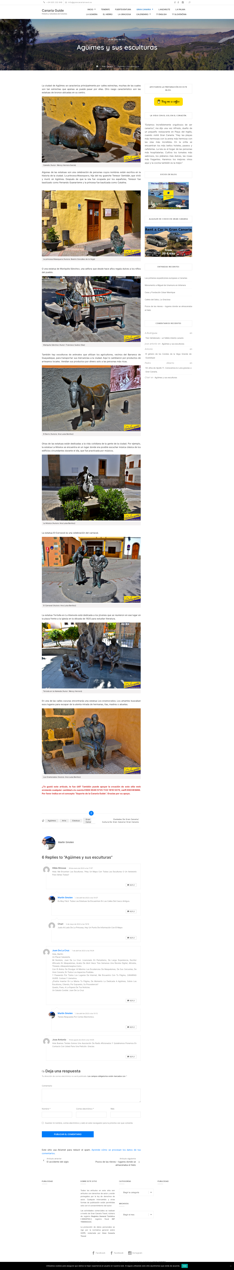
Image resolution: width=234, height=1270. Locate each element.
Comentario (47, 1086)
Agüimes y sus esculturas (173, 344)
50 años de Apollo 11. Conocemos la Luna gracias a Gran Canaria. (168, 370)
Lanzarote (164, 9)
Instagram (183, 2)
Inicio (90, 9)
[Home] (97, 66)
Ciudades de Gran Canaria (125, 819)
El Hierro (108, 14)
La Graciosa (124, 14)
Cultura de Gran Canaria (113, 822)
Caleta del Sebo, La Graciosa (157, 299)
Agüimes (52, 821)
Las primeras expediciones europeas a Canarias (166, 278)
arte (64, 821)
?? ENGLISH (161, 14)
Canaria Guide (53, 10)
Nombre (46, 1109)
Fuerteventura (123, 9)
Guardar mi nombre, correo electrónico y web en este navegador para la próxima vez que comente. (89, 1123)
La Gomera (92, 14)
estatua (76, 821)
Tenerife (105, 9)
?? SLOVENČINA (179, 14)
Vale (184, 1266)
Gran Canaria (143, 9)
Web (112, 1109)
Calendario (142, 14)
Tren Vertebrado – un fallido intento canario (164, 338)
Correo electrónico (85, 1109)
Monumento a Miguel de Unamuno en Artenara (165, 285)
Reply (132, 885)
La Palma (180, 9)
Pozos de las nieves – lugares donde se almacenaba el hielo (168, 308)
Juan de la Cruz (60, 950)
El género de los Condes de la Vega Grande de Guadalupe (168, 356)
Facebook (175, 2)
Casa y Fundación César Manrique (160, 292)
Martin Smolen (65, 897)
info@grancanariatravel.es (80, 2)
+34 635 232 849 (54, 2)
